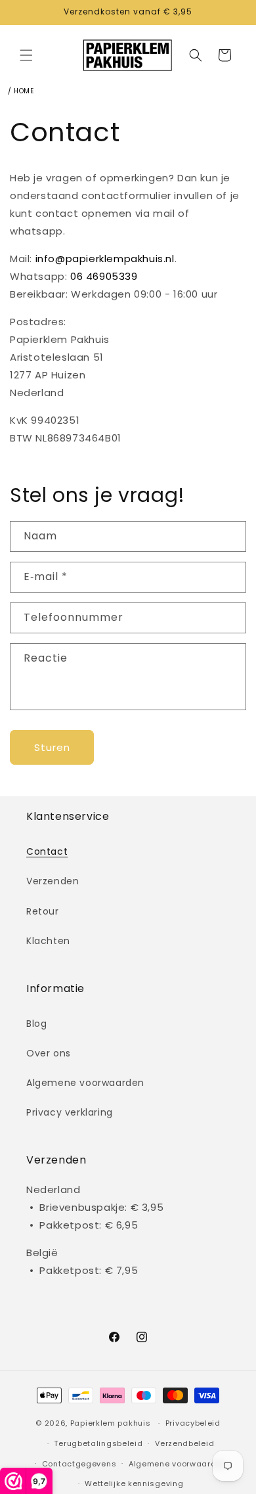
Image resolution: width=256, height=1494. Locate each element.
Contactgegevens (79, 1464)
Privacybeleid (193, 1423)
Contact (47, 851)
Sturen (52, 747)
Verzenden (52, 881)
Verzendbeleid (184, 1443)
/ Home (21, 91)
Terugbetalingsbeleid (98, 1443)
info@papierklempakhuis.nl (105, 258)
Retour (42, 911)
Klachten (48, 940)
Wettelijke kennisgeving (134, 1483)
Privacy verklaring (69, 1112)
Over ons (48, 1053)
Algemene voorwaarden (85, 1082)
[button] (26, 55)
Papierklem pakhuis (110, 1423)
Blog (36, 1023)
